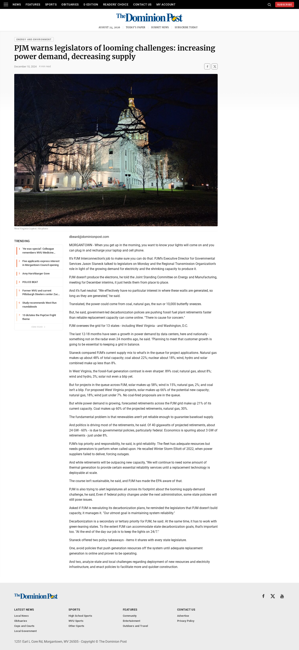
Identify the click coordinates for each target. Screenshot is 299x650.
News (17, 4)
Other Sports (76, 625)
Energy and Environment (33, 39)
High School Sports (80, 615)
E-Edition (91, 4)
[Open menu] (6, 4)
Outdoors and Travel (135, 625)
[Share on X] (214, 66)
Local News (21, 615)
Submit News (160, 27)
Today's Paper (135, 27)
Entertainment (131, 620)
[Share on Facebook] (207, 66)
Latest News (24, 609)
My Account (166, 4)
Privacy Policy (185, 620)
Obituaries (70, 4)
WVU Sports (76, 620)
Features (33, 4)
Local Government (25, 631)
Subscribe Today (186, 27)
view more (37, 326)
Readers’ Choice (115, 4)
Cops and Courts (24, 625)
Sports (51, 4)
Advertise (183, 615)
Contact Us (142, 4)
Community (130, 615)
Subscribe (284, 4)
